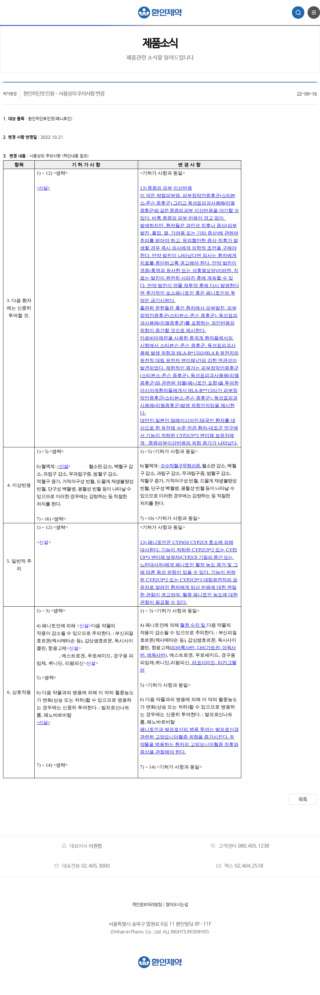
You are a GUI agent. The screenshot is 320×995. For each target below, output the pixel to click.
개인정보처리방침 (147, 904)
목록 (302, 800)
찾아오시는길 (177, 904)
